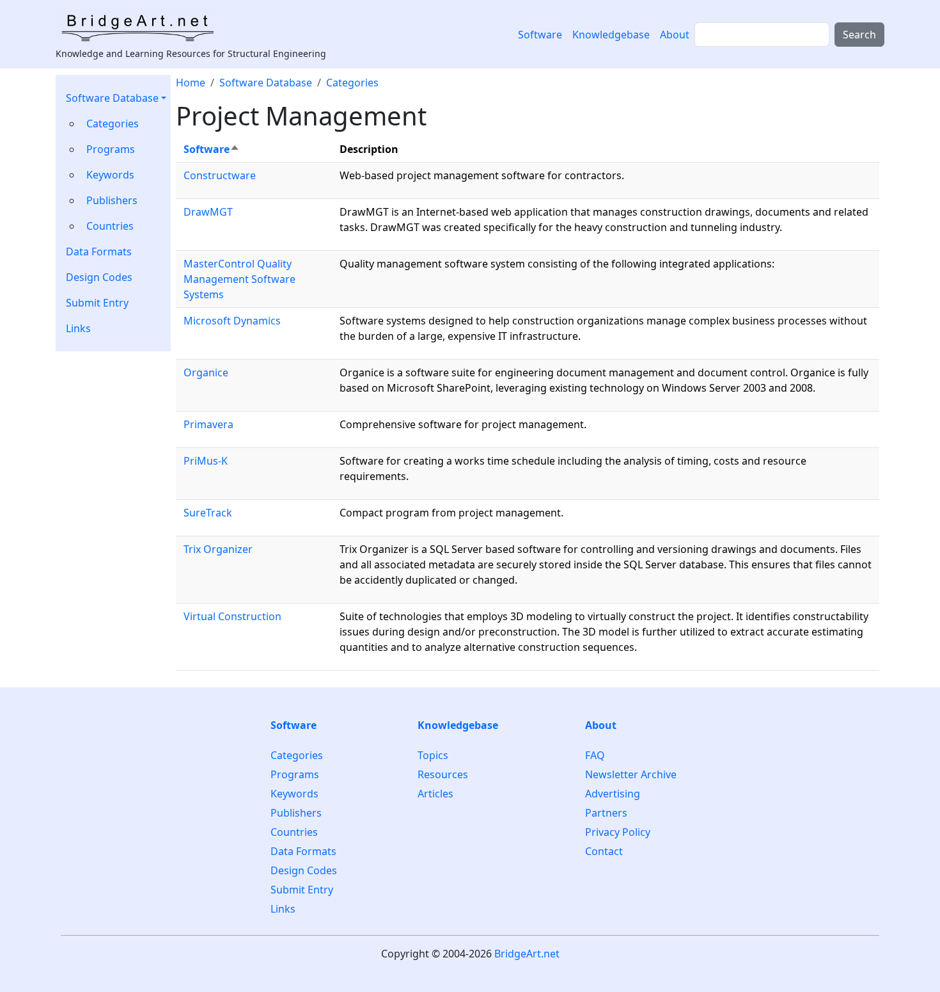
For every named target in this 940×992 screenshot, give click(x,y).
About (674, 35)
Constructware (220, 175)
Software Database (112, 98)
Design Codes (99, 277)
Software (540, 35)
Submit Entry (97, 303)
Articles (435, 794)
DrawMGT (208, 212)
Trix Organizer (218, 549)
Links (78, 328)
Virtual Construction (232, 616)
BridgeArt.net (527, 954)
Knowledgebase (611, 35)
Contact (604, 851)
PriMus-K (206, 461)
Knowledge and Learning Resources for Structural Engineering (191, 53)
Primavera (208, 424)
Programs (110, 149)
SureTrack (208, 513)
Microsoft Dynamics (232, 321)
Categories (112, 123)
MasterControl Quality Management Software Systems (239, 279)
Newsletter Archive (631, 774)
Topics (433, 755)
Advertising (612, 794)
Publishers (111, 200)
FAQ (595, 755)
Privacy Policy (617, 832)
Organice (206, 372)
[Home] (142, 27)
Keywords (110, 175)
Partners (606, 813)
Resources (443, 774)
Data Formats (99, 251)
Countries (110, 226)
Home (190, 83)
